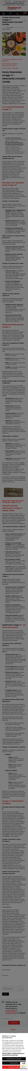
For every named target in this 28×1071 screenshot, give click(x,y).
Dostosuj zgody (14, 1063)
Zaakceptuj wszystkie (14, 1067)
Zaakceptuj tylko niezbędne (14, 1059)
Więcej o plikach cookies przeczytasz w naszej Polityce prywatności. (13, 1054)
